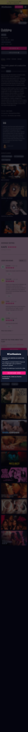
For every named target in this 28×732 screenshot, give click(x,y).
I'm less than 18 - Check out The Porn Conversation (11, 377)
